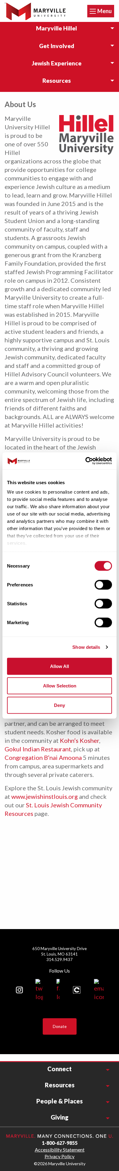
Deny (59, 705)
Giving (59, 1117)
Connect (59, 1068)
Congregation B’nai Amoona (43, 757)
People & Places (59, 1101)
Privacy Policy (59, 1156)
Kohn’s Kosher (79, 740)
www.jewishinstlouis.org (45, 796)
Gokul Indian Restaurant (38, 749)
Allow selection (59, 685)
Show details (86, 647)
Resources (59, 1085)
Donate (60, 1026)
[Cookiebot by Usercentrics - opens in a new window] (85, 461)
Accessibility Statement (60, 1149)
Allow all (59, 666)
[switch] (103, 584)
